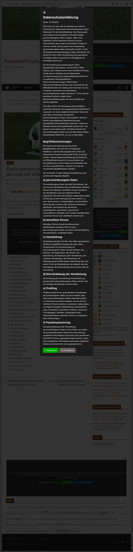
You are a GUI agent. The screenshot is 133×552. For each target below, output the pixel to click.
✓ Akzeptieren (50, 350)
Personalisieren (67, 350)
